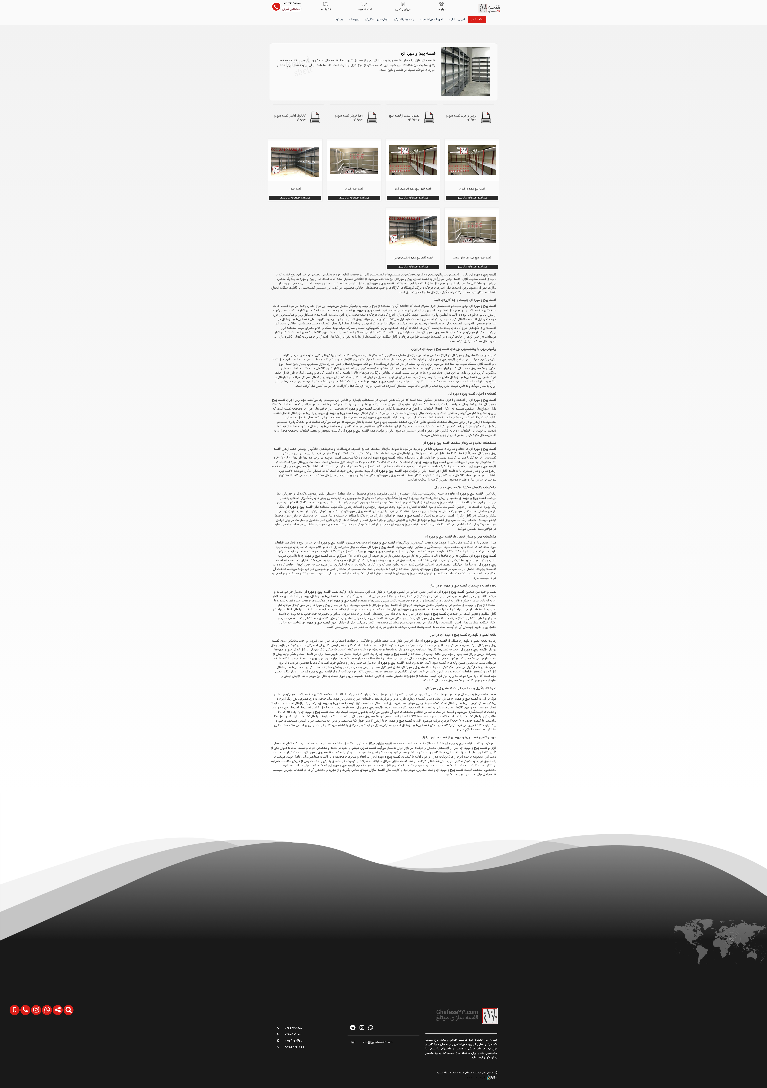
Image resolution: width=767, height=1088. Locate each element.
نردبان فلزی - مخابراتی (376, 19)
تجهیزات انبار (458, 19)
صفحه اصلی (477, 19)
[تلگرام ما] (353, 1027)
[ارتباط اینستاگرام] (28, 1031)
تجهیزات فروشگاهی (432, 19)
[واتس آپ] (370, 1027)
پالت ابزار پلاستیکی (404, 19)
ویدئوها (339, 19)
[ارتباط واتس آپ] (39, 1031)
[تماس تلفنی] (17, 1031)
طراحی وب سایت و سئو (477, 1077)
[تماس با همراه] (7, 1031)
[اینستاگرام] (361, 1027)
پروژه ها (355, 19)
